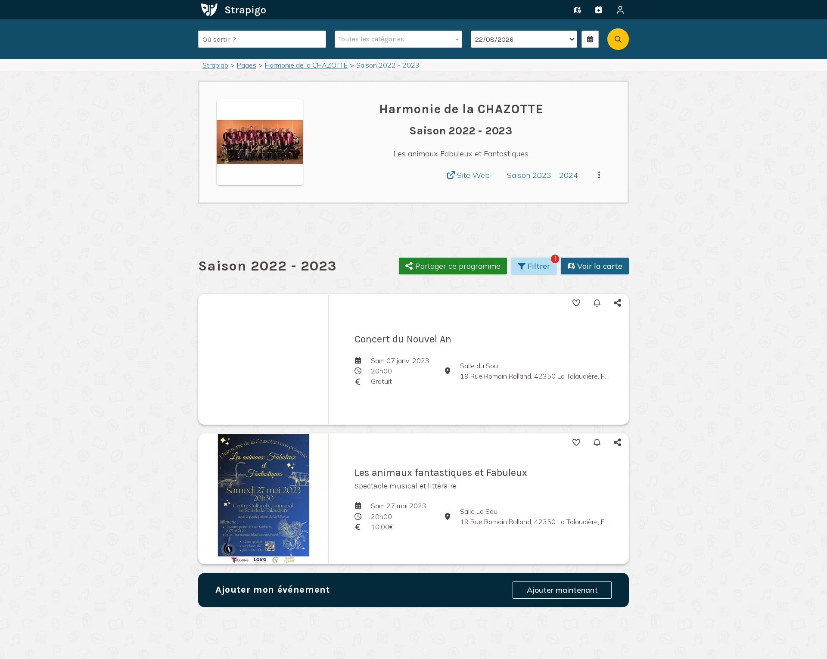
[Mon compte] (620, 10)
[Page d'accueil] (233, 9)
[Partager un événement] (598, 10)
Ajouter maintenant (562, 590)
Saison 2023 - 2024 (542, 175)
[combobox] (396, 39)
